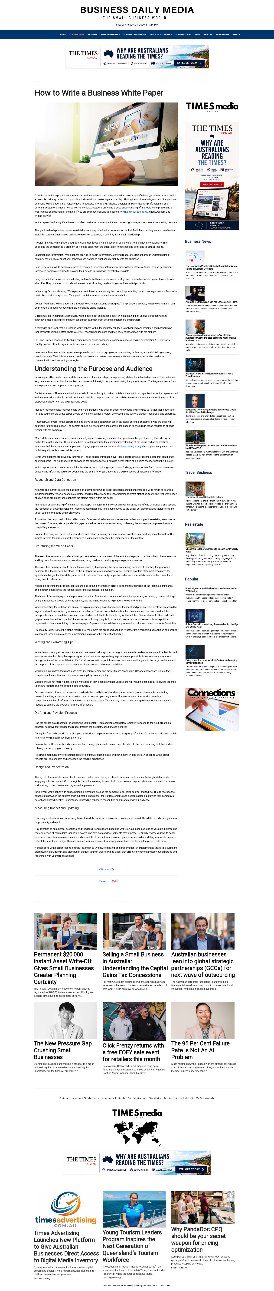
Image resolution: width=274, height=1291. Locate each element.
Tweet (102, 881)
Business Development (135, 34)
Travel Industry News (161, 34)
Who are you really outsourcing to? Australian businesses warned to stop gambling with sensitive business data (211, 338)
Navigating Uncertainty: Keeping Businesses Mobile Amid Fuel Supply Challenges (211, 411)
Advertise (168, 1098)
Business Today (183, 34)
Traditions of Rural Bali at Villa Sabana (204, 497)
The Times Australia (205, 1098)
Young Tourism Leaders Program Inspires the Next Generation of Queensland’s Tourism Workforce (132, 1246)
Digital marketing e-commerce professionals (104, 1098)
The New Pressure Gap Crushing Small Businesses (63, 1050)
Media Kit (189, 1098)
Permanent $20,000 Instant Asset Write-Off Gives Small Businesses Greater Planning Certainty (64, 968)
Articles (208, 34)
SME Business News (110, 34)
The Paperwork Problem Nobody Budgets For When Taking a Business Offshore (211, 267)
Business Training (42, 1278)
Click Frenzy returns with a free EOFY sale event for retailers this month (133, 1052)
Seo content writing (137, 1098)
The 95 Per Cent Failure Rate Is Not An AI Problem (200, 1050)
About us (76, 1098)
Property (92, 34)
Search (236, 34)
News (197, 34)
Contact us (64, 1098)
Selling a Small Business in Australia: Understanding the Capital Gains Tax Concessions (135, 964)
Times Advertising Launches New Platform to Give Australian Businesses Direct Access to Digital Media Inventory (66, 1247)
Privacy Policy (155, 1098)
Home (63, 34)
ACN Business (222, 34)
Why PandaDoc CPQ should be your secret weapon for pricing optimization (198, 1239)
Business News (76, 34)
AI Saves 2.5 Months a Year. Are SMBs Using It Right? (212, 302)
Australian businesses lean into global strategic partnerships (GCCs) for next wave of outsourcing (203, 964)
